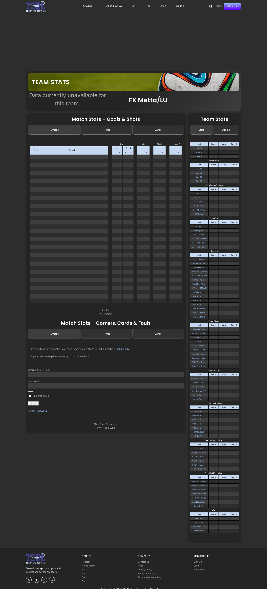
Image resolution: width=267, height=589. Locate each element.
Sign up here (123, 348)
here (86, 356)
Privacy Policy (145, 569)
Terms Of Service (146, 573)
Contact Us (143, 561)
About (141, 565)
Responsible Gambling (149, 577)
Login (197, 565)
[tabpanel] (106, 224)
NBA (84, 573)
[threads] (52, 580)
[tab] (54, 130)
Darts (84, 581)
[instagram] (44, 580)
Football (86, 561)
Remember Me (40, 395)
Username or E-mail (39, 369)
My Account (200, 569)
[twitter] (29, 580)
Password (33, 381)
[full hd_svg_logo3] (36, 2)
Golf (84, 577)
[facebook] (36, 580)
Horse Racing (89, 565)
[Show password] (30, 391)
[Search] (210, 6)
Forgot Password (37, 410)
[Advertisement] (133, 41)
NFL (84, 569)
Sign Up (198, 561)
